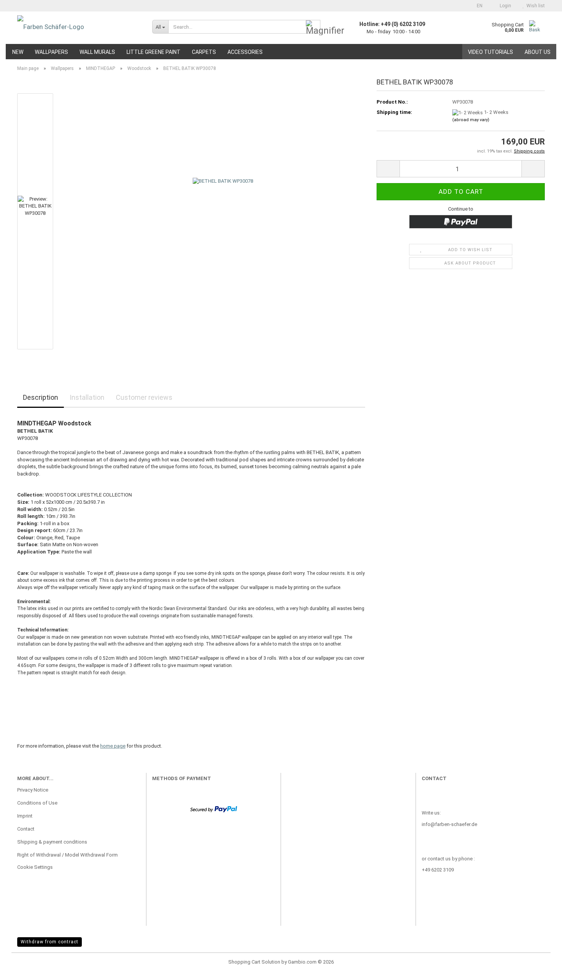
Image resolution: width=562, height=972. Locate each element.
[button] (477, 5)
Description (40, 397)
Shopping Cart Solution (254, 962)
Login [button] (504, 5)
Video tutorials (490, 52)
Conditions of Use (37, 803)
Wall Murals (97, 52)
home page (112, 746)
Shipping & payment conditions (52, 842)
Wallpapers (51, 52)
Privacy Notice (32, 790)
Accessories (245, 52)
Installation (87, 397)
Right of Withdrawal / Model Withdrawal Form (67, 855)
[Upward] (541, 960)
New (17, 52)
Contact (25, 829)
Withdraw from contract (49, 941)
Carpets (204, 52)
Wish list (534, 5)
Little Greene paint (153, 52)
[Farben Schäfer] (79, 26)
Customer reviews (144, 397)
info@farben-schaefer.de (449, 824)
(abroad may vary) (470, 119)
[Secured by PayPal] (213, 808)
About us (538, 52)
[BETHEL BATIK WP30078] (223, 221)
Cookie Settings (35, 867)
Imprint (24, 816)
